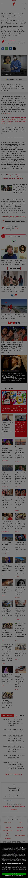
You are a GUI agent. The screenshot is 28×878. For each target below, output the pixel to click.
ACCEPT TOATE (14, 873)
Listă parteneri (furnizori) (5, 871)
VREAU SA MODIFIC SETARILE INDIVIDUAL (14, 875)
